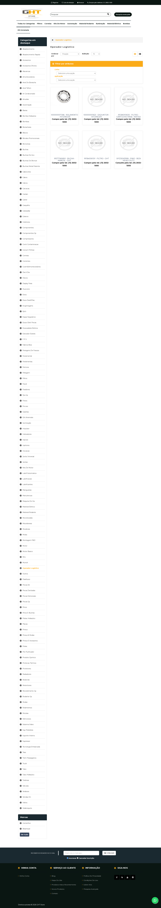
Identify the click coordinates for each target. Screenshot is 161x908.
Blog (53, 876)
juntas (25, 462)
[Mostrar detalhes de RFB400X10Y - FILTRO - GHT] (96, 143)
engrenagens (28, 306)
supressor (26, 741)
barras (25, 110)
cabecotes (27, 172)
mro (24, 557)
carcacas (26, 189)
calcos (25, 183)
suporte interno (29, 736)
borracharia (27, 127)
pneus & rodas (28, 635)
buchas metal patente (31, 166)
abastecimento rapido (31, 55)
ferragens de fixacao (31, 350)
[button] (26, 23)
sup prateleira (28, 730)
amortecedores (29, 77)
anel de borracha (29, 83)
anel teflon (27, 88)
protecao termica (29, 663)
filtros (39, 24)
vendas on (27, 797)
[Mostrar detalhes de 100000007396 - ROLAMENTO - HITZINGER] (64, 96)
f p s (25, 339)
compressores (28, 239)
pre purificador (28, 652)
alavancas (26, 71)
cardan (25, 194)
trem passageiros (29, 758)
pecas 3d (26, 585)
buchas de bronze (30, 161)
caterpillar (26, 211)
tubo (24, 769)
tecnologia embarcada (31, 747)
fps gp (25, 395)
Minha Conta (24, 876)
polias (25, 646)
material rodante (86, 24)
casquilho (26, 205)
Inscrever (72, 858)
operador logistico (31, 568)
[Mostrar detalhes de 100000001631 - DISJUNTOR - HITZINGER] (96, 99)
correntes (26, 261)
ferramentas (27, 362)
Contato (55, 893)
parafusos (26, 579)
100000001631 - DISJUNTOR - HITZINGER (97, 116)
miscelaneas (27, 523)
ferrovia (26, 367)
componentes (28, 228)
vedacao (26, 791)
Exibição (85, 54)
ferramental (27, 356)
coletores (26, 222)
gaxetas (26, 412)
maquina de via (29, 501)
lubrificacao (27, 479)
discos (25, 278)
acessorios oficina (29, 66)
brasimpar (26, 829)
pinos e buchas (28, 613)
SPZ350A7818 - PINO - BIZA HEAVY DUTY (128, 160)
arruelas (26, 99)
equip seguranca (29, 317)
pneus (25, 630)
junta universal (28, 457)
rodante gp (27, 697)
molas (25, 535)
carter (25, 200)
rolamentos (27, 708)
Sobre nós (88, 885)
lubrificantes (28, 484)
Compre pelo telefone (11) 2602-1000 (100, 2)
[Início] (52, 40)
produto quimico (29, 657)
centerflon (27, 823)
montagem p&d (29, 540)
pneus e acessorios (30, 641)
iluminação (100, 24)
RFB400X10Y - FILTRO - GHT (96, 159)
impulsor (26, 429)
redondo (26, 680)
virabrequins (27, 808)
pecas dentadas (29, 590)
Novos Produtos (58, 889)
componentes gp (29, 233)
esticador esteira (29, 334)
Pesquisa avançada (91, 889)
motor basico (28, 551)
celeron (25, 216)
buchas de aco (28, 155)
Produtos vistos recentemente (64, 885)
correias (47, 24)
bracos (25, 133)
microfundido (28, 518)
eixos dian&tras (28, 300)
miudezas (26, 529)
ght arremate (23, 30)
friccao (25, 406)
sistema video (28, 724)
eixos (25, 295)
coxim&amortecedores (32, 267)
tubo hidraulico (28, 775)
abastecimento (28, 49)
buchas (25, 149)
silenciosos (27, 719)
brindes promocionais (31, 138)
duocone (26, 289)
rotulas (25, 713)
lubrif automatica (29, 473)
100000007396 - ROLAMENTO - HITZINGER (64, 116)
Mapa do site (57, 880)
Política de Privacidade (92, 876)
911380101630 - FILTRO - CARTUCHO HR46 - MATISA (129, 116)
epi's (24, 311)
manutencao (27, 496)
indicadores (27, 434)
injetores (26, 445)
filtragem (26, 373)
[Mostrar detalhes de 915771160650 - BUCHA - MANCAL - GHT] (64, 143)
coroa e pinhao (28, 250)
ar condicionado (29, 94)
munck (25, 563)
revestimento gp (29, 691)
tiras (24, 752)
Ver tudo (24, 835)
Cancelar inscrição (86, 858)
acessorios (27, 60)
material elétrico (114, 24)
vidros (25, 803)
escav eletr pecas (29, 323)
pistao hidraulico (29, 618)
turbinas (26, 780)
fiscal (25, 384)
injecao (25, 440)
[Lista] (140, 54)
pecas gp (26, 602)
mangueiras (27, 490)
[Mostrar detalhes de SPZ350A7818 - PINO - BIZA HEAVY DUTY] (128, 143)
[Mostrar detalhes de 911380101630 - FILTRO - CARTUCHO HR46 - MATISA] (128, 99)
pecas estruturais (29, 596)
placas (25, 624)
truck (25, 764)
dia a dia (26, 272)
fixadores (26, 390)
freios (25, 401)
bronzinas (26, 144)
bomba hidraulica (29, 116)
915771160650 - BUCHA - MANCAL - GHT (64, 160)
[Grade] (135, 54)
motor (25, 546)
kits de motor (59, 24)
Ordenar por (54, 55)
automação (72, 24)
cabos (25, 177)
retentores (27, 685)
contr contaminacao (30, 244)
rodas (25, 702)
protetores (27, 669)
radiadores (27, 674)
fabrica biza (27, 345)
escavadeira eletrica (30, 328)
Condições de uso (91, 880)
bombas (126, 24)
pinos (25, 607)
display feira (27, 283)
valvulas (26, 786)
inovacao (26, 451)
